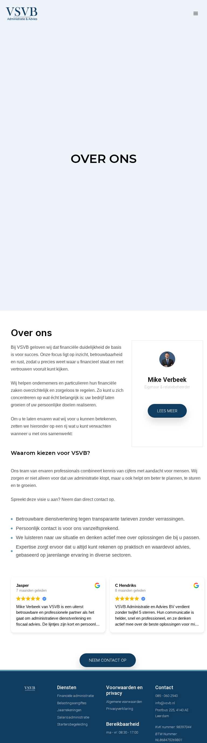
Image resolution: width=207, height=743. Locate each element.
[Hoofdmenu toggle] (195, 14)
